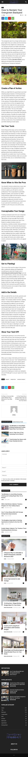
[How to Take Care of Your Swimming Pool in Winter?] (5, 434)
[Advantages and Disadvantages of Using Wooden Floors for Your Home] (14, 645)
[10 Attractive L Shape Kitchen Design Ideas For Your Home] (14, 597)
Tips (6, 5)
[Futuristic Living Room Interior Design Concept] (5, 691)
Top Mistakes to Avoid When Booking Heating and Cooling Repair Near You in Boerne (17, 427)
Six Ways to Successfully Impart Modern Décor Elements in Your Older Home (7, 398)
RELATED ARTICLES (6, 422)
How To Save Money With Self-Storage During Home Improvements (17, 673)
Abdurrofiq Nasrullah (8, 607)
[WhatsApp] (12, 18)
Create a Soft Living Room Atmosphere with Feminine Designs (12, 627)
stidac (4, 15)
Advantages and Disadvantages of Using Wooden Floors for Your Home (14, 652)
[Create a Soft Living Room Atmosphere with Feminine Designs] (14, 621)
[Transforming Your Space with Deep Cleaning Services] (5, 441)
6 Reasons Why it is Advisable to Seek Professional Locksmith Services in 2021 (13, 554)
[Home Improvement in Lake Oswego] (14, 572)
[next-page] (5, 446)
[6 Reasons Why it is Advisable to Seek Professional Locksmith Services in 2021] (14, 548)
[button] (2, 2)
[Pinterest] (9, 18)
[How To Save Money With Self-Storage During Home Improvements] (5, 673)
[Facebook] (2, 18)
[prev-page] (2, 446)
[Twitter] (6, 18)
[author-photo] (14, 412)
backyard (7, 379)
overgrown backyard (21, 379)
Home (2, 5)
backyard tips (13, 379)
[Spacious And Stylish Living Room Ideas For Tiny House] (5, 698)
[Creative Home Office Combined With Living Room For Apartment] (5, 684)
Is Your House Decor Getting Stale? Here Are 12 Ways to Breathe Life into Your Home (21, 398)
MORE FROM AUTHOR (18, 422)
